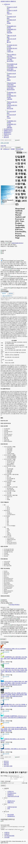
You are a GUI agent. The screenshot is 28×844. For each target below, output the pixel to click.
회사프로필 (10, 814)
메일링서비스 (7, 134)
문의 (8, 808)
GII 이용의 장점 (8, 766)
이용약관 (6, 834)
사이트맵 (6, 837)
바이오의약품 (19, 149)
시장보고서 (7, 4)
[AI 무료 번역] (14, 604)
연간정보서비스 (8, 129)
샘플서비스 (10, 802)
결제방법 (6, 762)
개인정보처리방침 (9, 835)
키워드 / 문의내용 (5, 781)
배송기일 (6, 764)
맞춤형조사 (10, 794)
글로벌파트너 (7, 132)
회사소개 (6, 137)
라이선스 (6, 761)
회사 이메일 (4, 775)
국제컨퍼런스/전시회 (13, 796)
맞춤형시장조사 (8, 130)
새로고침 (24, 783)
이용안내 (6, 135)
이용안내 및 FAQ (12, 807)
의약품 (12, 149)
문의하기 (3, 785)
